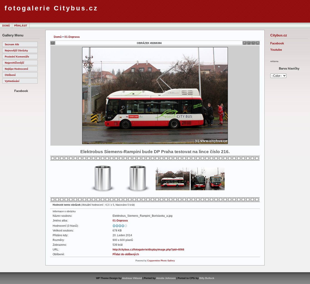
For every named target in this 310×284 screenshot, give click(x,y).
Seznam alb (12, 44)
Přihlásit (20, 25)
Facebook (277, 43)
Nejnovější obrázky (16, 50)
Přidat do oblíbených (126, 254)
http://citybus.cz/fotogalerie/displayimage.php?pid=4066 (148, 249)
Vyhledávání (12, 81)
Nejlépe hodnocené (16, 68)
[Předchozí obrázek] (249, 42)
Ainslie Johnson (166, 278)
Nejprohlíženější (14, 62)
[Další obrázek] (253, 42)
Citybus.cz (278, 35)
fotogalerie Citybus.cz (51, 8)
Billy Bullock (206, 278)
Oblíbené (10, 75)
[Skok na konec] (258, 42)
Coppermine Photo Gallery (161, 261)
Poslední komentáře (17, 56)
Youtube (276, 49)
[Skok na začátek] (245, 42)
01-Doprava (72, 37)
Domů (6, 25)
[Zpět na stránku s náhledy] (52, 42)
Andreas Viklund (132, 278)
